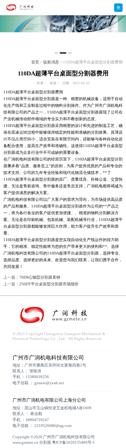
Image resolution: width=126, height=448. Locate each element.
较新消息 (51, 62)
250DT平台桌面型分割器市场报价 (49, 284)
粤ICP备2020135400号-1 (73, 442)
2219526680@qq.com (53, 425)
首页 (35, 62)
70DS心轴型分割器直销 (39, 277)
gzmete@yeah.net (49, 383)
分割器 (45, 442)
